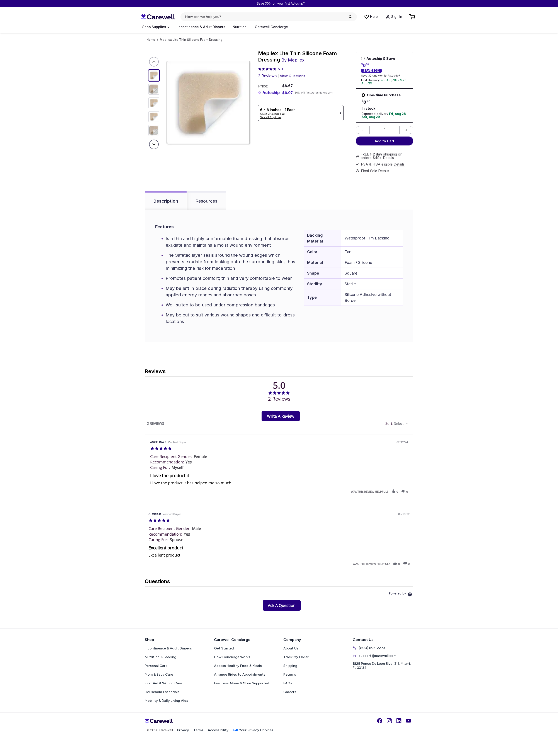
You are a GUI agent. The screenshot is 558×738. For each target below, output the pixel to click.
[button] (393, 491)
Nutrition (240, 27)
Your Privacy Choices (256, 730)
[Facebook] (379, 721)
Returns (289, 674)
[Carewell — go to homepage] (158, 17)
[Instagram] (389, 721)
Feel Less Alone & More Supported (241, 683)
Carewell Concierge (271, 27)
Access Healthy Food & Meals (238, 666)
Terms (198, 730)
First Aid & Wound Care (163, 683)
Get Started (224, 648)
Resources (206, 201)
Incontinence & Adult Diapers (201, 27)
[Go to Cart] (412, 16)
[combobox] (397, 423)
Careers (289, 692)
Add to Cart (384, 141)
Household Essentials (162, 692)
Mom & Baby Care (159, 674)
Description (165, 201)
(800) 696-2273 (372, 648)
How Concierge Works (232, 657)
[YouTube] (408, 721)
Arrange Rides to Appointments (239, 674)
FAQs (287, 683)
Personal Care (156, 666)
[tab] (281, 416)
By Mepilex (293, 60)
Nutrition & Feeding (160, 657)
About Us (290, 648)
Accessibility (218, 730)
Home (150, 39)
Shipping (290, 666)
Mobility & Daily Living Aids (166, 701)
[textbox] (410, 425)
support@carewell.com (377, 656)
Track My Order (296, 657)
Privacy (183, 730)
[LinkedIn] (399, 721)
